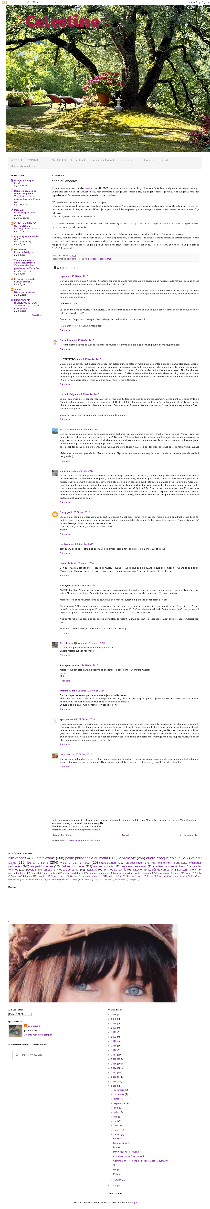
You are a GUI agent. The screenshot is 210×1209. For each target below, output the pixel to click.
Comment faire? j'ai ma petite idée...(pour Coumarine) (141, 1160)
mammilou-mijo (68, 690)
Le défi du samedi (159, 869)
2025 (114, 1019)
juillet (117, 1112)
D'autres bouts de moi (23, 166)
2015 (114, 1063)
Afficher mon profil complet (38, 1034)
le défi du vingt (70, 879)
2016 (114, 1059)
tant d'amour (109, 862)
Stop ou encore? (121, 1143)
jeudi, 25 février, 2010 (77, 276)
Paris (33, 873)
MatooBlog (20, 249)
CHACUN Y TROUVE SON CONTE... (25, 224)
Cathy (63, 512)
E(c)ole (17, 183)
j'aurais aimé (57, 876)
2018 (114, 1050)
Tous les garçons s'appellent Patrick (24, 261)
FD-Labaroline (68, 429)
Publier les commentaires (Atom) (84, 840)
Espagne (139, 876)
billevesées (93, 259)
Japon (16, 876)
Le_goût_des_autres (25, 279)
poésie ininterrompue (39, 869)
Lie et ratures (146, 160)
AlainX (17, 289)
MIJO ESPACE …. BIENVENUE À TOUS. (25, 301)
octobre (118, 1098)
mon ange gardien (92, 876)
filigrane (74, 876)
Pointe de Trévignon (23, 252)
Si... (115, 1165)
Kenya (150, 876)
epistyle (64, 719)
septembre (120, 1103)
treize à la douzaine (30, 879)
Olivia (128, 876)
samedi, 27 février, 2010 (82, 719)
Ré (192, 876)
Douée (116, 1147)
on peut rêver (134, 862)
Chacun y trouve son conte (27, 228)
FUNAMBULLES (56, 160)
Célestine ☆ (66, 643)
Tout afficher (37, 315)
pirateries (85, 879)
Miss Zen (19, 210)
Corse (108, 880)
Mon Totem (126, 160)
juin (116, 1116)
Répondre (65, 330)
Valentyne (132, 880)
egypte (41, 876)
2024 (114, 1023)
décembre (119, 1090)
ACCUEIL (17, 160)
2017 (114, 1054)
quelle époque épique (163, 858)
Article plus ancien (188, 835)
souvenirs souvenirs (134, 866)
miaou (188, 873)
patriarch (65, 544)
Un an (116, 1169)
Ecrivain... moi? (186, 869)
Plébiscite (118, 1138)
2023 (114, 1028)
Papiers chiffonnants (103, 160)
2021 (114, 1037)
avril (116, 1125)
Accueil (125, 835)
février (117, 1134)
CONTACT (34, 160)
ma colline (68, 873)
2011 (114, 1081)
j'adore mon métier (73, 866)
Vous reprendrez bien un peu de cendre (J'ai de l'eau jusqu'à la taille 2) (27, 268)
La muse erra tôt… (23, 282)
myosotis (65, 563)
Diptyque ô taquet (24, 180)
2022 (114, 1032)
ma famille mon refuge (166, 862)
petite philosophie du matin (86, 858)
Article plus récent (62, 835)
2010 (114, 1086)
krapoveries (98, 880)
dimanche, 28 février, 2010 (78, 754)
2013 (114, 1072)
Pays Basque (120, 880)
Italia (199, 873)
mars (117, 1130)
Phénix (116, 1174)
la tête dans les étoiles (169, 866)
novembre (119, 1094)
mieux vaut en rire (178, 876)
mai (116, 1121)
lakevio (137, 869)
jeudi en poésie (115, 876)
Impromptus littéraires (167, 873)
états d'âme (105, 259)
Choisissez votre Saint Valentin (129, 1156)
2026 (114, 1014)
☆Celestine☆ (63, 20)
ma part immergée (41, 866)
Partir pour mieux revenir (126, 1151)
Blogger (133, 1202)
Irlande (28, 876)
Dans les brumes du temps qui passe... (25, 192)
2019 (114, 1045)
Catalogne (162, 876)
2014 (114, 1068)
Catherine (65, 340)
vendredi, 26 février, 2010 (85, 585)
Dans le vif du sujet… (24, 241)
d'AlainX (89, 188)
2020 (114, 1041)
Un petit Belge (68, 394)
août (116, 1107)
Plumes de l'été (49, 873)
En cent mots (78, 160)
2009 (114, 1185)
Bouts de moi (166, 160)
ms (61, 754)
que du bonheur (16, 873)
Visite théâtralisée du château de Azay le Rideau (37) (27, 199)
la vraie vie (127, 858)
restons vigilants (103, 866)
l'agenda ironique (52, 879)
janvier (117, 1179)
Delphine (65, 471)
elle (81, 873)
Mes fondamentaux (75, 862)
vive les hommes (142, 873)
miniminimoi (121, 873)
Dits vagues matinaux (24, 292)
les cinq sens (37, 862)
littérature (91, 869)
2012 (114, 1077)
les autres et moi (69, 869)
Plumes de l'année (115, 869)
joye (62, 276)
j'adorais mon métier (99, 873)
